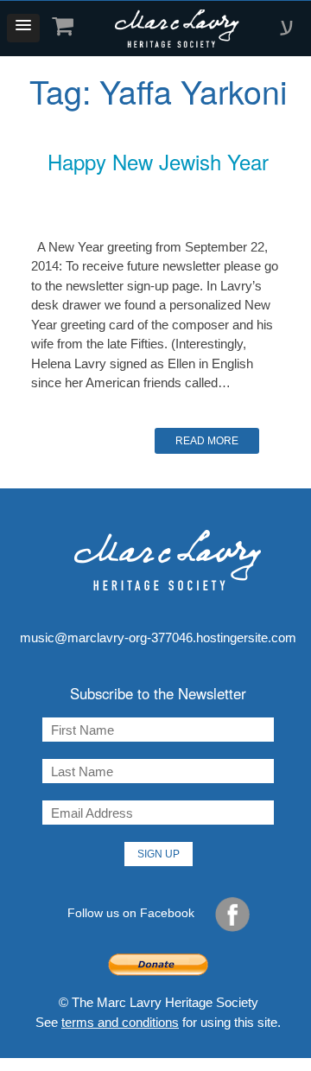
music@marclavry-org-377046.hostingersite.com (158, 637)
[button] (23, 28)
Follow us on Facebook (132, 913)
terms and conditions (120, 1022)
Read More (206, 441)
